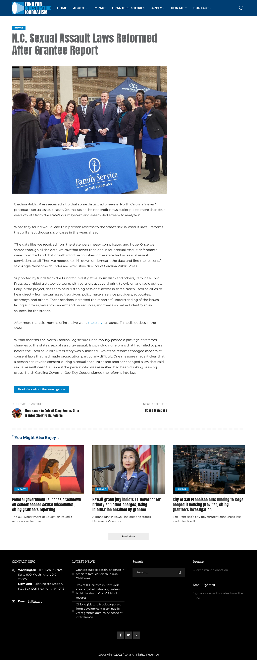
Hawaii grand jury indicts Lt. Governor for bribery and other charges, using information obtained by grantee (126, 505)
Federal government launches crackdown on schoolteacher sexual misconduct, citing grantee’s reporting (46, 505)
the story (95, 323)
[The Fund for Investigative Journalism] (31, 8)
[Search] (242, 8)
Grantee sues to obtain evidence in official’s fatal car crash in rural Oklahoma (100, 574)
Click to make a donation (210, 570)
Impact (18, 27)
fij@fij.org (35, 601)
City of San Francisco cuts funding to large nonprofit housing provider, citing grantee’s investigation (208, 505)
